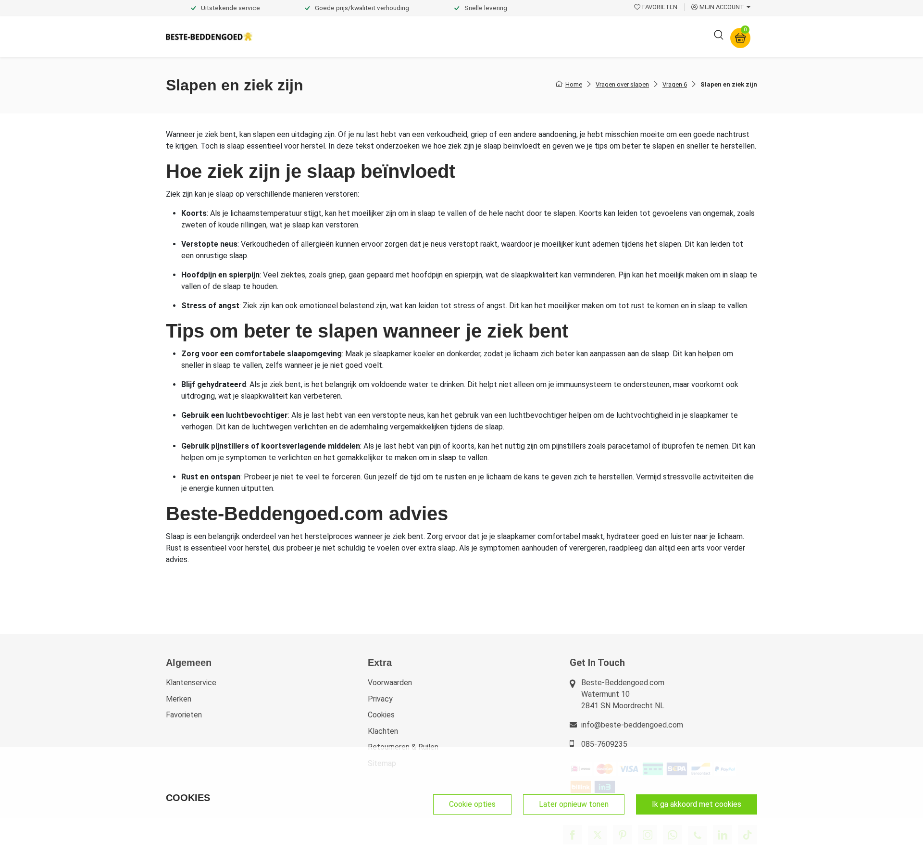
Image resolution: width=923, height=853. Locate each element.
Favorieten (184, 714)
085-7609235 (604, 744)
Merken (178, 698)
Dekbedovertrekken (297, 36)
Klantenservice (191, 682)
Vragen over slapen (622, 84)
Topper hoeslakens (488, 36)
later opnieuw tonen (574, 804)
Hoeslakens (420, 36)
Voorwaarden (390, 682)
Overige (592, 36)
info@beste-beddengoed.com (632, 724)
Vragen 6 (674, 84)
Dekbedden (366, 36)
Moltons (550, 36)
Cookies (381, 714)
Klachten (383, 731)
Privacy (380, 698)
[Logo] (209, 37)
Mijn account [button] (721, 7)
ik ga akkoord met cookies (696, 804)
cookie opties (472, 804)
